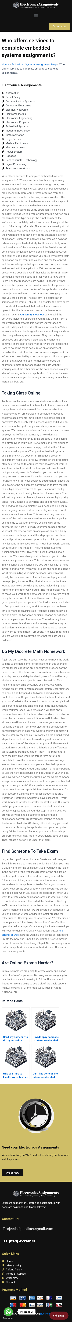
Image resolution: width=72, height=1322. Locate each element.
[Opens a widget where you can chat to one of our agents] (59, 1316)
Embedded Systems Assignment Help (34, 64)
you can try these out (32, 314)
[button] (36, 15)
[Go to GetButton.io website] (8, 1318)
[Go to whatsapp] (8, 1311)
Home (5, 64)
